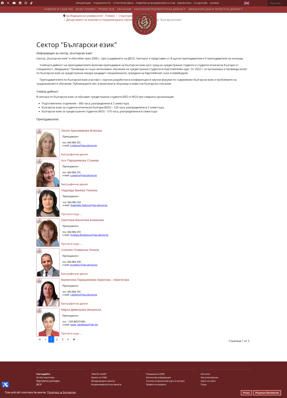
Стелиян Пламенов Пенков (80, 250)
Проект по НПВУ (99, 377)
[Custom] (31, 3)
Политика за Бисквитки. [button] (61, 392)
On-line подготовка (45, 377)
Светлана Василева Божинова (82, 220)
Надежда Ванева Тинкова (79, 190)
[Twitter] (8, 3)
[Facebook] (2, 3)
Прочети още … (71, 214)
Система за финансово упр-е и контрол (165, 381)
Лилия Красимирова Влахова (81, 130)
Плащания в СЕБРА (155, 374)
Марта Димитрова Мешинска (81, 309)
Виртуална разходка (48, 380)
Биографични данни (74, 154)
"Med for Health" (99, 374)
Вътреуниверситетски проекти (106, 384)
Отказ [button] (246, 392)
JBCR (39, 384)
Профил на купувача (156, 384)
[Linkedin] (20, 3)
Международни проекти (103, 381)
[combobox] (277, 3)
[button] (83, 3)
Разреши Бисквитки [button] (267, 392)
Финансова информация (158, 377)
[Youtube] (14, 3)
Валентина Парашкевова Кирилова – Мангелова (95, 279)
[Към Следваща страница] (68, 339)
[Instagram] (26, 3)
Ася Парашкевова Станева (80, 160)
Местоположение (209, 377)
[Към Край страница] (74, 339)
